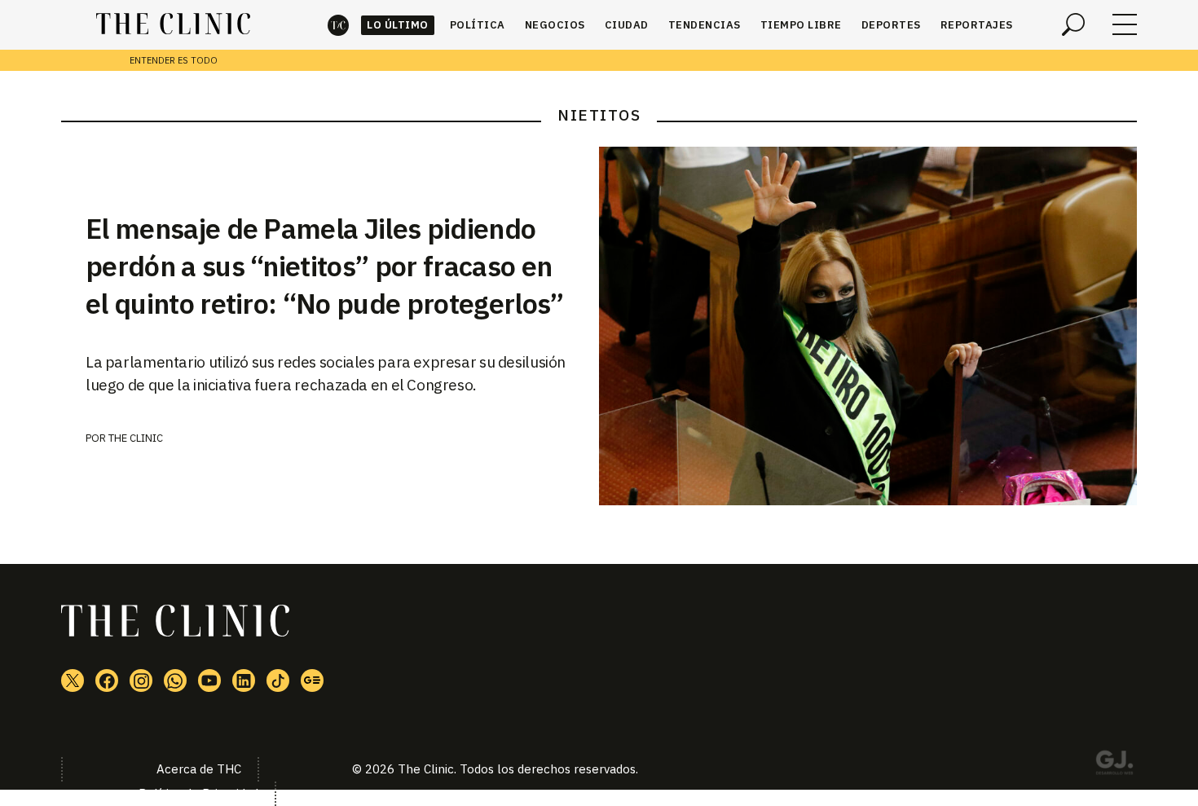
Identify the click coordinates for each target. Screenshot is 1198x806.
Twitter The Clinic (72, 680)
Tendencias (704, 25)
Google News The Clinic (312, 680)
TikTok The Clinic (277, 680)
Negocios (555, 25)
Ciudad (627, 25)
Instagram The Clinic (141, 680)
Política (477, 25)
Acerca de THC (198, 769)
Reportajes (976, 25)
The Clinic (338, 25)
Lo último (398, 25)
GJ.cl (1114, 765)
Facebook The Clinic (106, 680)
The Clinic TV (209, 680)
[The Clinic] (173, 24)
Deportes (891, 25)
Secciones (1124, 24)
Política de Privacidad (198, 793)
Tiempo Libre (801, 25)
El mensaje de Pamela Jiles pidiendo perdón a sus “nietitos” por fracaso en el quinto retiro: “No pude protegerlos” (324, 265)
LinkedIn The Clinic (243, 680)
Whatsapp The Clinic (175, 680)
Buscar (1073, 24)
